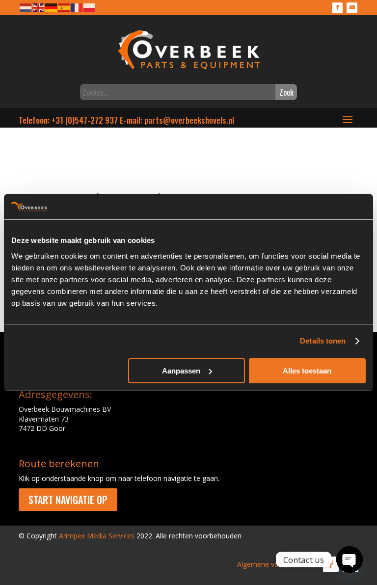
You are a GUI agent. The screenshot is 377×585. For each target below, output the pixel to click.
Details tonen (323, 341)
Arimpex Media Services (97, 535)
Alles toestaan (307, 371)
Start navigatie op (68, 499)
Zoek (286, 92)
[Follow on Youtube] (352, 7)
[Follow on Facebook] (337, 7)
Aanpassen (181, 371)
